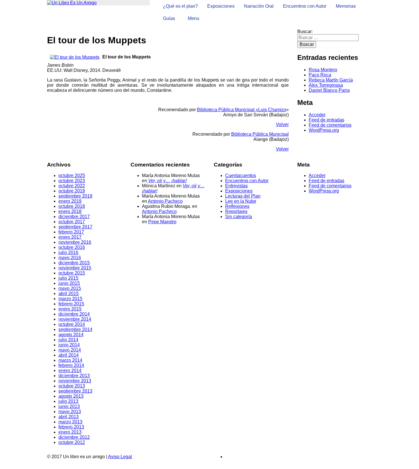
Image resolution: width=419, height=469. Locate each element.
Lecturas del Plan (243, 196)
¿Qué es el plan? (180, 6)
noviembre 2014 (74, 319)
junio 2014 (69, 344)
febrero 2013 (71, 427)
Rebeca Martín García (331, 80)
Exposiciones (221, 6)
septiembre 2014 (75, 329)
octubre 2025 (71, 175)
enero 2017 (70, 237)
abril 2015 (68, 293)
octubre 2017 (71, 221)
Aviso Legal (120, 456)
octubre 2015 (71, 273)
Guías (169, 18)
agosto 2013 (71, 396)
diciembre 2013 (74, 375)
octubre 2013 (71, 385)
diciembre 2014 (74, 314)
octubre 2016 (71, 247)
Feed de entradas (326, 119)
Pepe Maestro (162, 221)
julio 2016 (68, 252)
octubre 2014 (71, 324)
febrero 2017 (71, 232)
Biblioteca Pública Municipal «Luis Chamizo (241, 109)
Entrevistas (236, 185)
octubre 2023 (71, 180)
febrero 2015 (71, 303)
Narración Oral (259, 6)
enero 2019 (70, 201)
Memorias (346, 6)
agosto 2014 (71, 334)
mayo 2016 (69, 257)
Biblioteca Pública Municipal (260, 134)
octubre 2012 (71, 442)
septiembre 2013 (75, 391)
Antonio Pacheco (165, 201)
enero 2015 (70, 308)
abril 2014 (68, 355)
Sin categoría (238, 216)
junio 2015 (69, 283)
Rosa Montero (323, 69)
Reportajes (236, 211)
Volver (282, 124)
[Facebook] (227, 456)
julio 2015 (68, 278)
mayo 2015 (69, 288)
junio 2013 (69, 406)
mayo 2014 (69, 350)
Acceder (317, 114)
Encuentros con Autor (304, 6)
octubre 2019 (71, 190)
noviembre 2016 (74, 242)
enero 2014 (70, 370)
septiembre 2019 (75, 196)
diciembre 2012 (74, 437)
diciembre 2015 (74, 262)
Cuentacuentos (240, 175)
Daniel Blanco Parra (329, 90)
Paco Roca (320, 74)
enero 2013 (70, 432)
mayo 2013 (69, 411)
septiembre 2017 (75, 226)
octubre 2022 (71, 185)
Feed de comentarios (330, 125)
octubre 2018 (71, 206)
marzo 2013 (70, 421)
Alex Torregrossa (326, 85)
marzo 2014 (70, 360)
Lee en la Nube (240, 201)
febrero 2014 (71, 365)
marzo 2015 (70, 298)
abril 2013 (68, 416)
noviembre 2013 (74, 380)
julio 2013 (68, 401)
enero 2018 (70, 211)
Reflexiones (237, 206)
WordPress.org (324, 130)
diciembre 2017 (74, 216)
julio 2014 (68, 339)
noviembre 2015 (74, 267)
